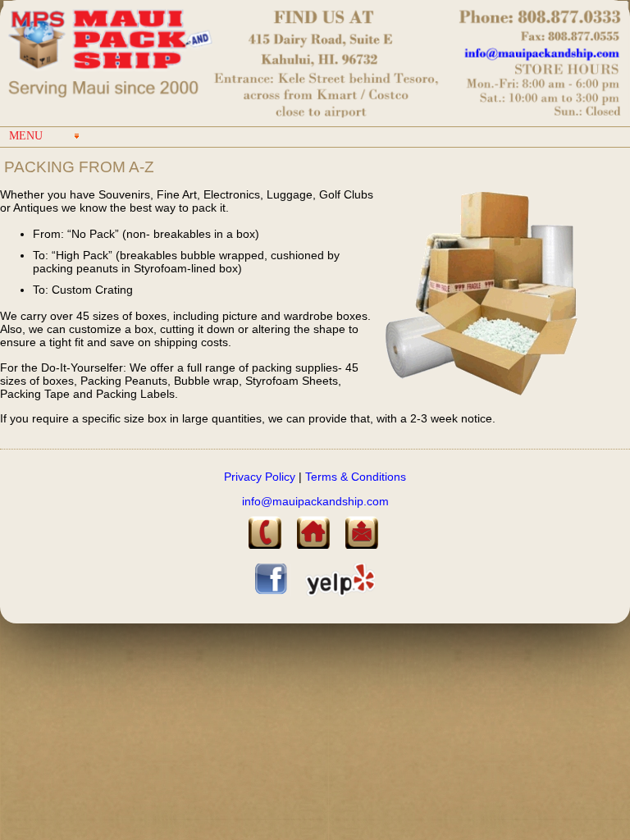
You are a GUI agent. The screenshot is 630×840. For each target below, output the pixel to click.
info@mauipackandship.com (315, 501)
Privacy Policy (259, 476)
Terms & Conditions (354, 476)
